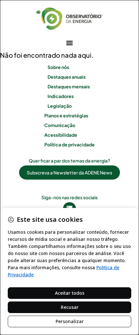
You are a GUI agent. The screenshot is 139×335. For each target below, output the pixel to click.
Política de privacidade (69, 144)
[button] (69, 42)
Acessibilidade (60, 135)
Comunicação (59, 125)
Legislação (60, 106)
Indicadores (61, 96)
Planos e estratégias (66, 115)
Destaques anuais (67, 77)
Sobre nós (58, 67)
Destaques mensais (69, 86)
